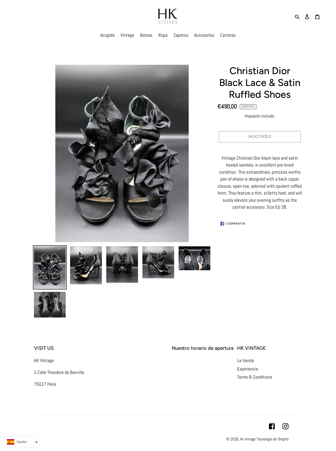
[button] (21, 441)
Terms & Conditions (254, 377)
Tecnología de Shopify (273, 439)
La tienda (245, 360)
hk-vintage (248, 439)
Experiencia (247, 369)
